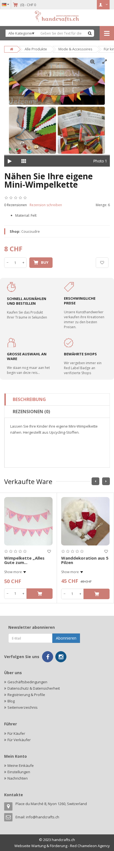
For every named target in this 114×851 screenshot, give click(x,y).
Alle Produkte (36, 48)
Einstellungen (18, 771)
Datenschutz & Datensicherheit (33, 688)
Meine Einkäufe (20, 765)
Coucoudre (30, 231)
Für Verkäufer (19, 739)
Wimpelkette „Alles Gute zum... (24, 560)
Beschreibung (29, 399)
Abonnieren (66, 638)
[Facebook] (47, 656)
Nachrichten (17, 778)
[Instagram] (60, 656)
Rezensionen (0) (31, 411)
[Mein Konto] (103, 4)
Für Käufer (16, 733)
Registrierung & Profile (26, 694)
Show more (13, 572)
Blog (11, 701)
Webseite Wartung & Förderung (40, 845)
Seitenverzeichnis (22, 707)
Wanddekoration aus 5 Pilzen (84, 560)
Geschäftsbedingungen (27, 681)
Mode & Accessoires (75, 48)
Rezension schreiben (46, 205)
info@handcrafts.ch (42, 816)
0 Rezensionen (15, 205)
